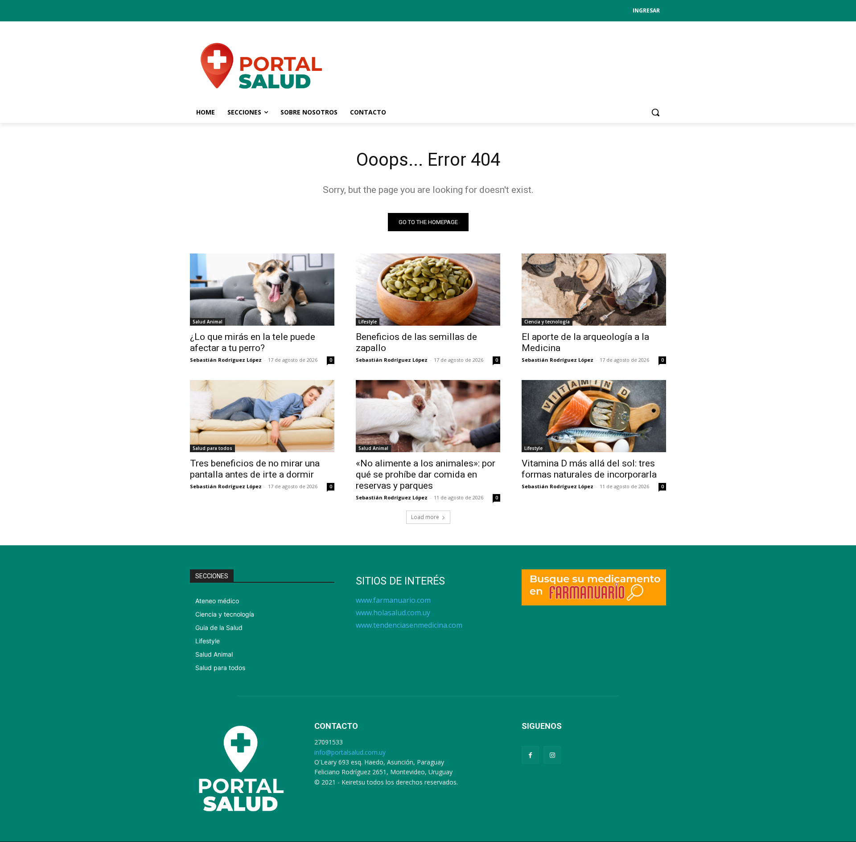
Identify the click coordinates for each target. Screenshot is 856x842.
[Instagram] (552, 755)
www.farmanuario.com (393, 600)
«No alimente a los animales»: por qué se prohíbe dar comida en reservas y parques (425, 474)
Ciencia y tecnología (547, 322)
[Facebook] (530, 755)
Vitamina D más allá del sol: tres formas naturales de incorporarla (589, 469)
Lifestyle (367, 322)
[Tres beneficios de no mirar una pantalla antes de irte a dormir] (262, 416)
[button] (655, 112)
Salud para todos (212, 448)
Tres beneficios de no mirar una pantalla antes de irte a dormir (255, 469)
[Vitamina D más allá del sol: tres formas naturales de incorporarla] (594, 416)
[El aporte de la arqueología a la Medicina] (594, 289)
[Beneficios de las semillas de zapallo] (428, 289)
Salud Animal (207, 322)
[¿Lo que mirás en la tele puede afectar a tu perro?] (262, 289)
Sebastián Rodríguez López (226, 359)
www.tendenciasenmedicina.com (409, 625)
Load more (425, 517)
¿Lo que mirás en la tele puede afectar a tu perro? (252, 342)
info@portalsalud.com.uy (350, 752)
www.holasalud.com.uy (393, 612)
